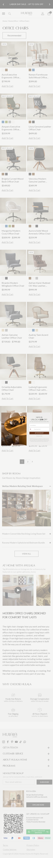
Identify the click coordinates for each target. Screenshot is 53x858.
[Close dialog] (50, 414)
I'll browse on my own (39, 435)
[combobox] (31, 429)
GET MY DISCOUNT (39, 433)
